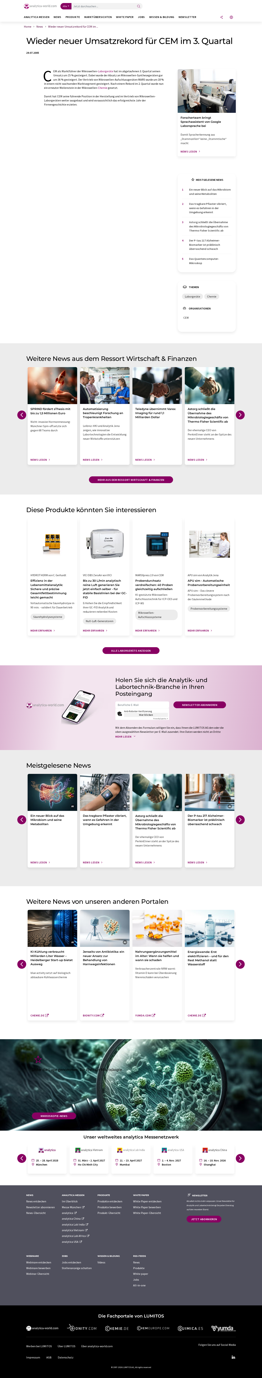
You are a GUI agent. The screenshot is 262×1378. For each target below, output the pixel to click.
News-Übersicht (36, 1213)
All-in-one (139, 1285)
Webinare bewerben (38, 1268)
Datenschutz (65, 1357)
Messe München (71, 1207)
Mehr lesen (123, 736)
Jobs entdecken (71, 1262)
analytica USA (70, 1241)
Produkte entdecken (109, 1201)
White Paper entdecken (147, 1201)
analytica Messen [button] (36, 17)
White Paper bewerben (147, 1207)
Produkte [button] (73, 17)
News (136, 1262)
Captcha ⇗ (160, 718)
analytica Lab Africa (74, 1236)
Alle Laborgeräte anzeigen (131, 650)
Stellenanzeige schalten (77, 1268)
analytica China (71, 1218)
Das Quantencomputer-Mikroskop (204, 261)
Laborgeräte (105, 71)
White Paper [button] (124, 17)
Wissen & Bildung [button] (161, 17)
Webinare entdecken (38, 1262)
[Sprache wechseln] (231, 17)
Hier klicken (146, 714)
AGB (49, 1357)
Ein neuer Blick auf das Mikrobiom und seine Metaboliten (210, 191)
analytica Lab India (73, 1224)
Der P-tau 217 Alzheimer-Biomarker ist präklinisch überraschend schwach (204, 245)
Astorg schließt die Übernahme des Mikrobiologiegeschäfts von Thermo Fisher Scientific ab (208, 226)
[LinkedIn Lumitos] (233, 1357)
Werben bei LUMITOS (39, 1346)
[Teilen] (221, 17)
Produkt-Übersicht (108, 1213)
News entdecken (36, 1201)
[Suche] (138, 6)
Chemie (102, 88)
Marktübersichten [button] (98, 17)
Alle (65, 6)
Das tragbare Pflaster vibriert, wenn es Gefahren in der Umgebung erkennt (208, 208)
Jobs (136, 1279)
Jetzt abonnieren (204, 1219)
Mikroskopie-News (54, 1116)
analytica (68, 1213)
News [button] (57, 17)
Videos (101, 1262)
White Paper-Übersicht (147, 1213)
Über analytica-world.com (97, 1346)
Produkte (139, 1268)
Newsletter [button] (187, 17)
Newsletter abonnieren (199, 705)
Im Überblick (70, 1201)
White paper (140, 1274)
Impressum (33, 1357)
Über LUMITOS (66, 1346)
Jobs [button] (141, 17)
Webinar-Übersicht (37, 1274)
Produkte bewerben (109, 1207)
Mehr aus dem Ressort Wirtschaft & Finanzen (131, 480)
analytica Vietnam (73, 1230)
